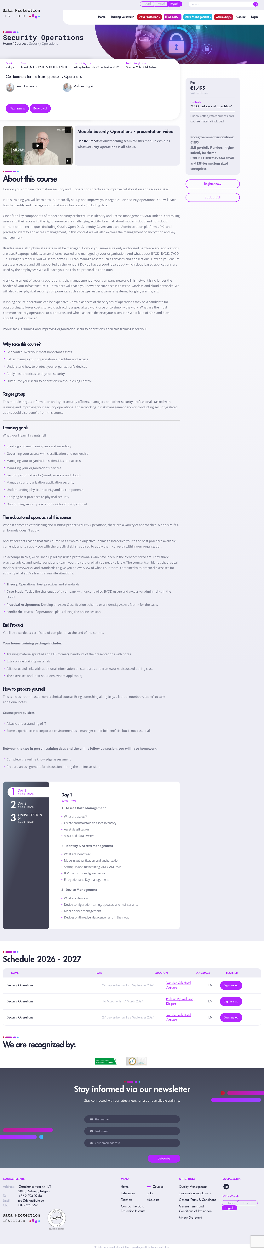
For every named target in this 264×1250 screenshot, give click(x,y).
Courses (20, 43)
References (128, 1193)
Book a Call (213, 197)
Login (254, 16)
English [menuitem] (229, 1208)
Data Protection (148, 16)
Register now (212, 183)
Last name (92, 1131)
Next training (17, 108)
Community (222, 16)
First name (92, 1119)
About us (153, 1199)
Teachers (126, 1199)
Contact (241, 16)
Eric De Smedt (88, 141)
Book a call (40, 108)
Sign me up (231, 985)
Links (150, 1193)
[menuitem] (148, 4)
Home (102, 16)
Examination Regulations (195, 1193)
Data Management (197, 16)
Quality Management (193, 1186)
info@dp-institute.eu (31, 1200)
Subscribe (164, 1158)
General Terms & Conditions (197, 1199)
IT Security (171, 16)
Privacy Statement (190, 1217)
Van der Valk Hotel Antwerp (142, 67)
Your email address (92, 1143)
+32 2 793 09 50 (30, 1196)
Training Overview (122, 16)
